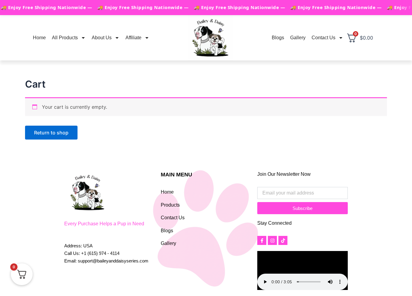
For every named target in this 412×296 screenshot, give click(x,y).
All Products (65, 37)
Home (39, 37)
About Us (102, 37)
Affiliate (133, 37)
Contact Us (323, 37)
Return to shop (51, 133)
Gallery (298, 37)
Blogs (278, 37)
